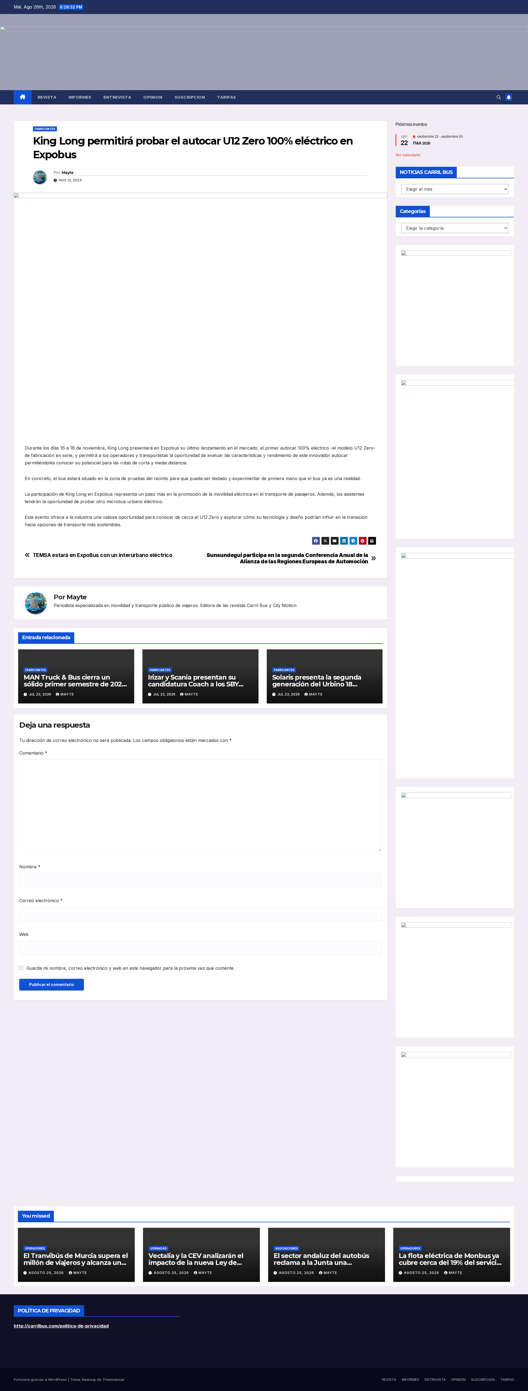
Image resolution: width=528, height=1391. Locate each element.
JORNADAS (158, 1248)
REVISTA (47, 97)
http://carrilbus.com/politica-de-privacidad (61, 1326)
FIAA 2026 (421, 143)
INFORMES (79, 97)
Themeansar (114, 1379)
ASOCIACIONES (286, 1248)
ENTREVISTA (117, 97)
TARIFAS (226, 97)
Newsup (89, 1379)
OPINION (153, 97)
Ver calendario (407, 154)
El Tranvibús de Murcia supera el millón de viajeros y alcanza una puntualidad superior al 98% (75, 1262)
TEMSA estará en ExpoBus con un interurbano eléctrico (102, 555)
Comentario (33, 753)
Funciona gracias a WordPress (41, 1379)
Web (24, 934)
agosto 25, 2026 (47, 1273)
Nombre (29, 866)
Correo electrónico (41, 900)
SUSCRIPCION (190, 97)
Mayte (68, 172)
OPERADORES (35, 1248)
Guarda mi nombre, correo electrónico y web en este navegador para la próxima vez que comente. (130, 968)
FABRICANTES (45, 129)
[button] (499, 97)
